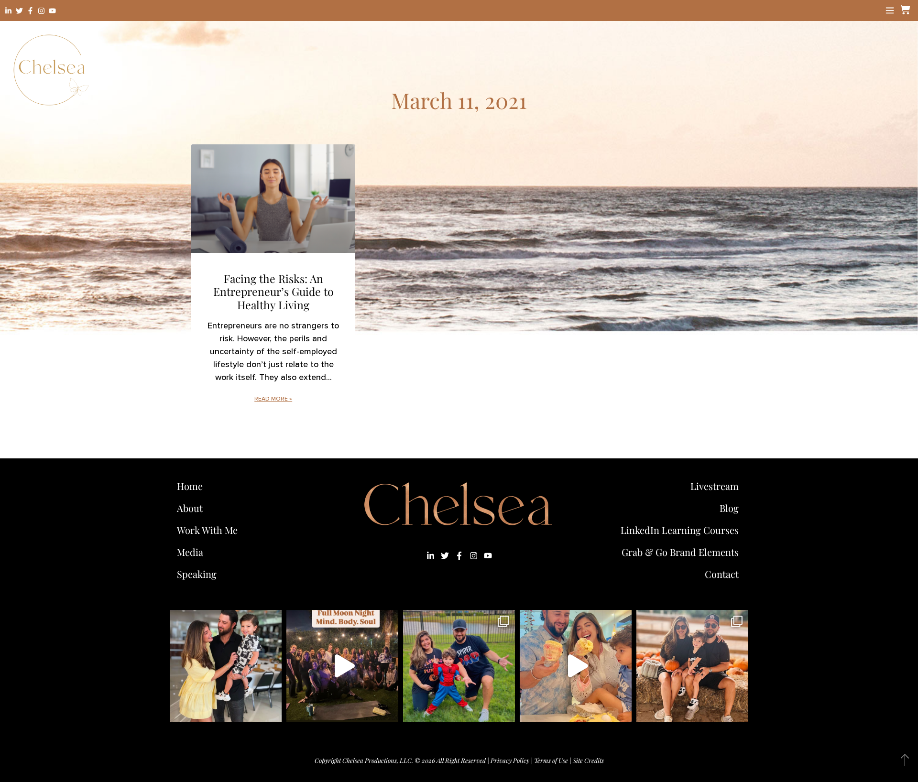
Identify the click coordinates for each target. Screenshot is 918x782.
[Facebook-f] (30, 10)
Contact (722, 573)
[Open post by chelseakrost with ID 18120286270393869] (459, 666)
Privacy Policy (510, 760)
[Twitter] (19, 10)
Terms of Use (551, 760)
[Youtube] (52, 10)
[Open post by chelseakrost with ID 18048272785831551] (692, 666)
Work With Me (207, 529)
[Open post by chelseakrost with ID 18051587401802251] (342, 666)
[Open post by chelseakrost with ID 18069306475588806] (226, 666)
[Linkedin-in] (8, 10)
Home (190, 485)
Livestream (714, 485)
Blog (729, 507)
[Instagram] (41, 10)
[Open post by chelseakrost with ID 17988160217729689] (576, 666)
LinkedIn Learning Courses (680, 529)
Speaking (197, 573)
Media (190, 551)
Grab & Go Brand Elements (680, 551)
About (190, 507)
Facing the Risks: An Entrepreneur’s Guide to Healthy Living (273, 291)
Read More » (273, 398)
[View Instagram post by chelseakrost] (272, 710)
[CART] (903, 9)
